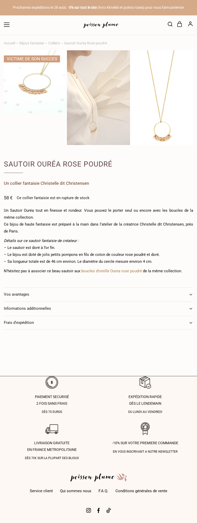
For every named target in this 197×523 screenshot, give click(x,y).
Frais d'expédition (19, 322)
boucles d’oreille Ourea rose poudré (111, 271)
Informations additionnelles (27, 308)
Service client (41, 491)
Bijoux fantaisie (31, 43)
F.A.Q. (103, 491)
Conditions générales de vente (141, 491)
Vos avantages (16, 294)
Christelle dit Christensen (65, 183)
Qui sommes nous (75, 491)
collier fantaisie (25, 183)
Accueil (9, 43)
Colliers (54, 43)
